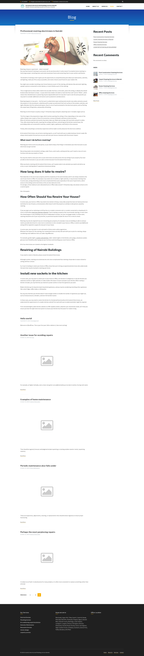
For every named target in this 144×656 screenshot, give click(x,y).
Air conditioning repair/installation (30, 622)
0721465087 (25, 1)
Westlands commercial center (60, 1)
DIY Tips (32, 337)
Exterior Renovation (35, 402)
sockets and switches (42, 238)
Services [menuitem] (105, 6)
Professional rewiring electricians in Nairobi (41, 31)
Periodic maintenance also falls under (38, 465)
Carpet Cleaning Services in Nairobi (103, 39)
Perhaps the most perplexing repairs (37, 532)
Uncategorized (35, 321)
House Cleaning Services (100, 42)
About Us (110, 652)
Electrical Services (36, 33)
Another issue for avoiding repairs (36, 335)
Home (105, 652)
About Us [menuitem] (95, 6)
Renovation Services (26, 627)
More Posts (96, 100)
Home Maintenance (35, 468)
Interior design (24, 630)
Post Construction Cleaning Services (103, 37)
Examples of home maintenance (35, 399)
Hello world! (26, 318)
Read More (23, 389)
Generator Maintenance (27, 625)
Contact (122, 652)
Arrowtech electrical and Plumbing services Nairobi (41, 5)
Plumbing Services (25, 620)
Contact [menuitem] (119, 6)
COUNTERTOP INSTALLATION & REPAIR (104, 47)
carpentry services (25, 632)
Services (116, 652)
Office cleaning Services (100, 44)
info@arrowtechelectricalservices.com (40, 1)
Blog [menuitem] (112, 6)
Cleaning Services (112, 74)
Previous (23, 595)
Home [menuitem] (88, 6)
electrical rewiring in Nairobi (40, 212)
